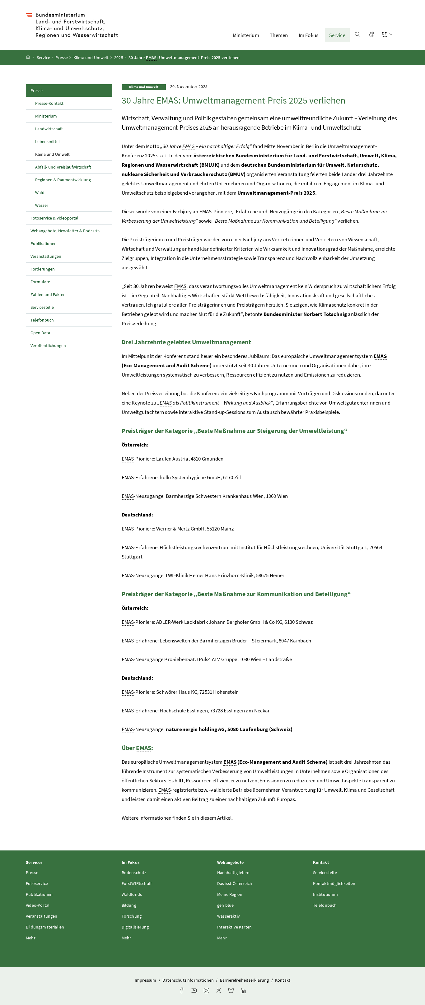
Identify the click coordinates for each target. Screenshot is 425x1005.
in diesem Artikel (213, 817)
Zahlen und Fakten (48, 294)
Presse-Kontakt (49, 103)
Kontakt (282, 980)
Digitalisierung (135, 927)
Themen (279, 35)
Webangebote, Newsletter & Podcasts (65, 231)
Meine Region (229, 894)
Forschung (132, 916)
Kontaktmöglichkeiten (334, 883)
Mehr (30, 938)
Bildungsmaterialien (45, 927)
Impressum (146, 980)
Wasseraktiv (228, 916)
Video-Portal (37, 905)
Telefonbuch (42, 320)
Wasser (41, 205)
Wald (39, 192)
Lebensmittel (47, 141)
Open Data (40, 333)
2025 (118, 57)
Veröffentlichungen (48, 345)
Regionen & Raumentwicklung (63, 180)
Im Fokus (308, 35)
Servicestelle (42, 307)
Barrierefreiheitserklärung (245, 980)
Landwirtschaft (49, 129)
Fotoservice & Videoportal (54, 218)
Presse (61, 57)
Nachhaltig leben (233, 872)
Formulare (40, 282)
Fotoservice (37, 883)
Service (337, 35)
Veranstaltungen (45, 256)
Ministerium (246, 35)
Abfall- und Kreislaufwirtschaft (63, 167)
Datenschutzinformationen (188, 980)
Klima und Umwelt (91, 57)
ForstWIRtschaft (137, 883)
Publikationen (43, 243)
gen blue (225, 905)
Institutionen (325, 894)
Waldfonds (132, 894)
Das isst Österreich (234, 883)
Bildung (129, 905)
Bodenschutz (134, 872)
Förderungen (42, 269)
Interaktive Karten (234, 927)
